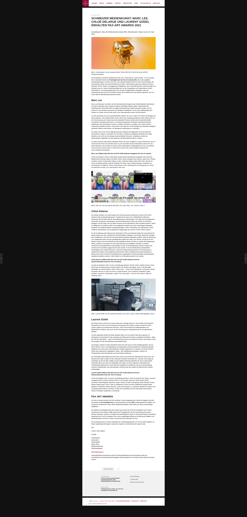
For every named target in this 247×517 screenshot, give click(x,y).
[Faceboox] (91, 503)
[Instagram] (102, 503)
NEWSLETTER (127, 3)
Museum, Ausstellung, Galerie (137, 482)
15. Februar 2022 (134, 479)
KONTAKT (118, 3)
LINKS (136, 3)
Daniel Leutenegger (134, 476)
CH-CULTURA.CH (145, 3)
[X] (106, 503)
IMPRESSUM (143, 501)
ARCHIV (101, 3)
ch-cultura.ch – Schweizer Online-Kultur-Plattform (103, 501)
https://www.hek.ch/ (97, 452)
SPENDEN (109, 3)
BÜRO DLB (156, 3)
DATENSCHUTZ (135, 501)
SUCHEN (94, 3)
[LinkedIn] (96, 503)
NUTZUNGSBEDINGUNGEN (123, 501)
